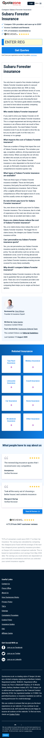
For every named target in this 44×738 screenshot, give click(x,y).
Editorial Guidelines (30, 333)
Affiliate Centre (7, 633)
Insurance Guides (8, 624)
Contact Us (6, 584)
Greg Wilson (19, 311)
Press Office (6, 588)
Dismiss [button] (5, 735)
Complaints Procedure (10, 615)
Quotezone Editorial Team (28, 329)
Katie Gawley (18, 322)
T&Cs (4, 606)
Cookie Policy (7, 620)
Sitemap (5, 611)
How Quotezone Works (10, 597)
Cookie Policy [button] (28, 731)
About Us (5, 593)
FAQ (3, 629)
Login (31, 3)
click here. (34, 55)
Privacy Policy (7, 602)
